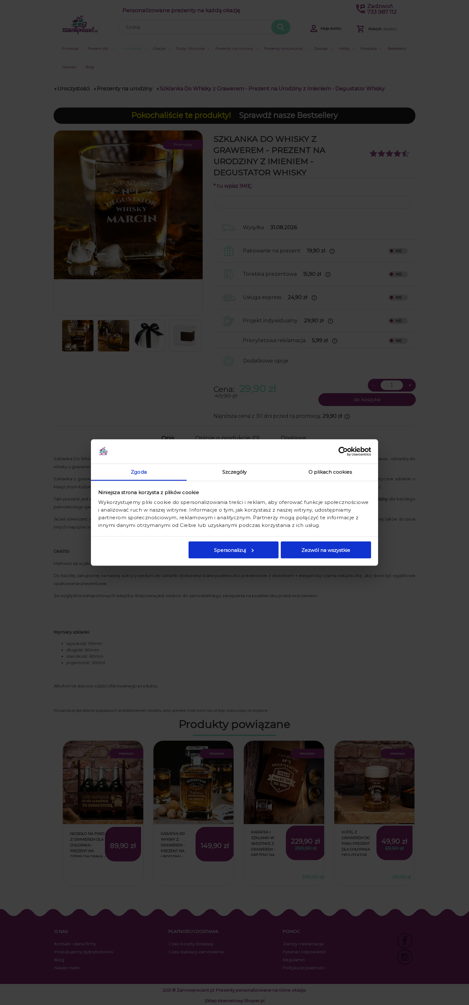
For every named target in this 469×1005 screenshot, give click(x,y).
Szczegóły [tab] (234, 472)
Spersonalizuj (230, 550)
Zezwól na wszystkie (326, 550)
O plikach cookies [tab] (330, 472)
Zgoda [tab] (139, 472)
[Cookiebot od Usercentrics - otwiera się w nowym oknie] (343, 451)
